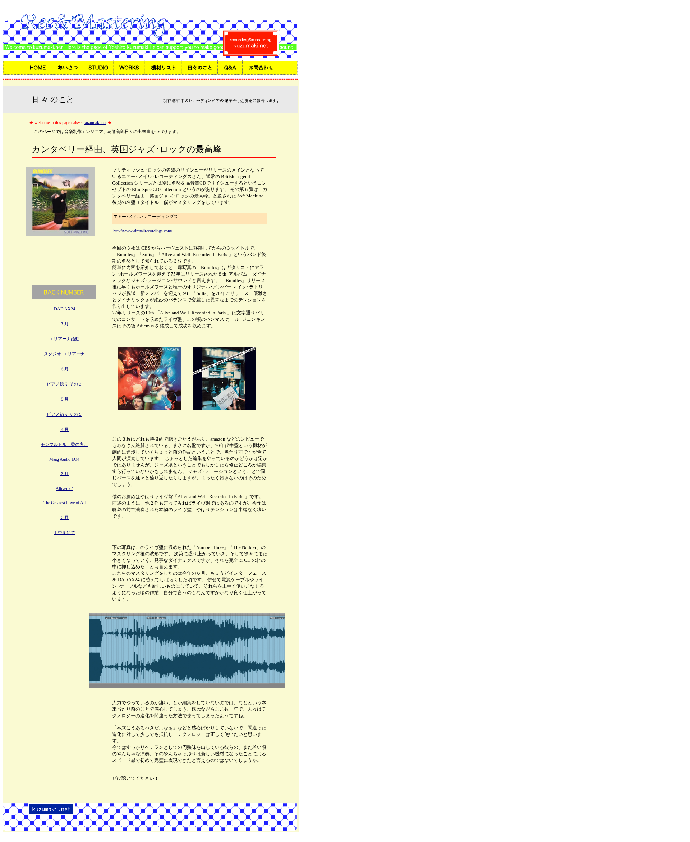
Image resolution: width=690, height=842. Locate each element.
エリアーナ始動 (64, 338)
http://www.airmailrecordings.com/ (142, 230)
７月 (64, 323)
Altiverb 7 (64, 488)
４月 (64, 429)
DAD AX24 (64, 308)
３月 (64, 473)
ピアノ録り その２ (64, 384)
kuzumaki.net (95, 122)
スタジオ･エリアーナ (64, 353)
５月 (64, 399)
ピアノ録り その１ (64, 414)
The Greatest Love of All (64, 502)
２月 (64, 517)
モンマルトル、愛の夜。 (64, 444)
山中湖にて (64, 532)
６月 (64, 369)
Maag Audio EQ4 (64, 459)
